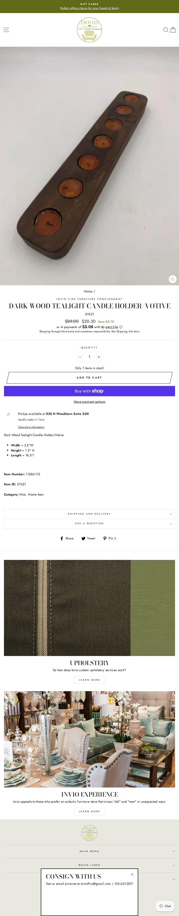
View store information (31, 427)
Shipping (45, 331)
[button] (89, 327)
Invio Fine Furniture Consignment (89, 299)
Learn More (89, 680)
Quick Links (90, 865)
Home (88, 291)
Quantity (89, 347)
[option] (86, 6)
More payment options (89, 401)
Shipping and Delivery (89, 514)
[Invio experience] (89, 739)
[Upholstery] (89, 608)
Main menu (90, 851)
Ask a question (89, 523)
